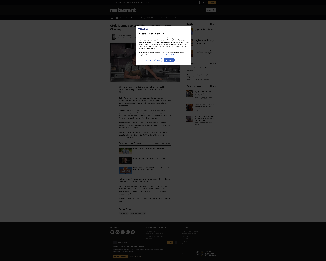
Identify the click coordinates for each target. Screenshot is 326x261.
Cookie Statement (172, 55)
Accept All (169, 60)
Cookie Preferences (154, 60)
